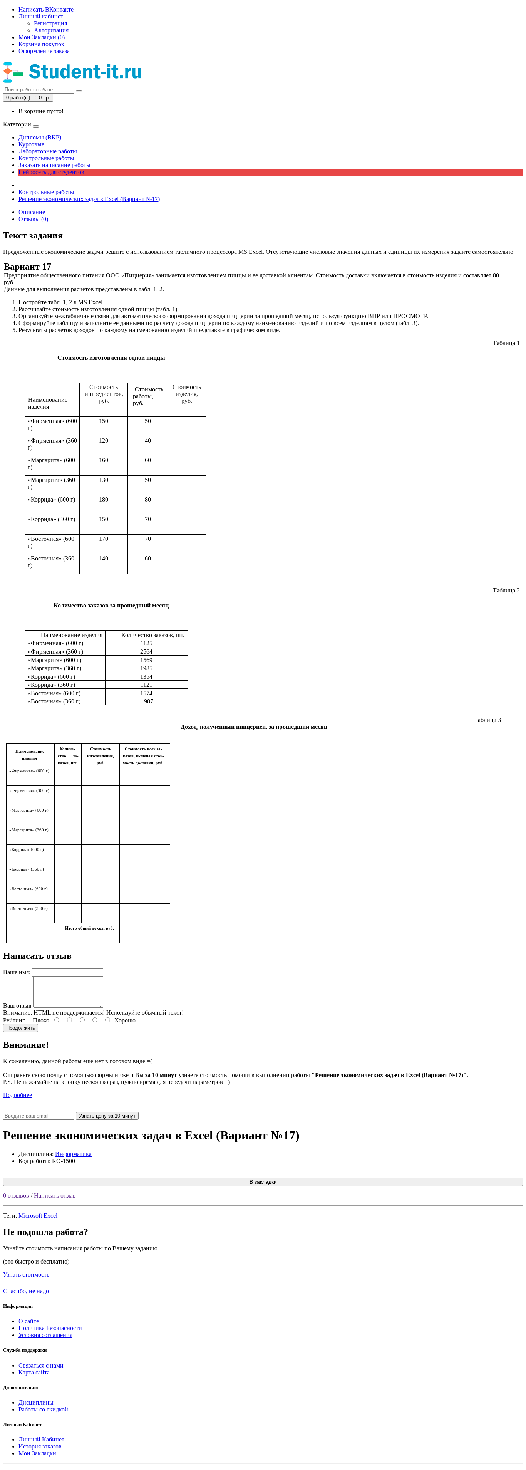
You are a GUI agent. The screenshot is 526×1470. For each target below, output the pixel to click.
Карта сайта (34, 1372)
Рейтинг (14, 1020)
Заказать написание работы (54, 165)
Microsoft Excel (37, 1215)
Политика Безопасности (50, 1328)
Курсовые (31, 144)
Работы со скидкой (43, 1409)
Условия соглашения (45, 1335)
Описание (31, 212)
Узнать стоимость (26, 1274)
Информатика (73, 1154)
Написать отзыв (55, 1195)
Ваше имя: (16, 972)
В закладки (263, 1182)
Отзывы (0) (33, 219)
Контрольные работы (46, 158)
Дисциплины (36, 1402)
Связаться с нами (41, 1365)
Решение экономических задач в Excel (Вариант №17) (89, 199)
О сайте (28, 1321)
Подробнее (17, 1095)
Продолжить (20, 1028)
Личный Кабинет (41, 1439)
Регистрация (50, 23)
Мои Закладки (37, 1453)
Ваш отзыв (17, 1005)
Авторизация (51, 30)
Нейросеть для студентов (51, 172)
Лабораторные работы (47, 151)
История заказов (40, 1446)
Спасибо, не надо (26, 1291)
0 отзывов (16, 1195)
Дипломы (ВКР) (39, 137)
